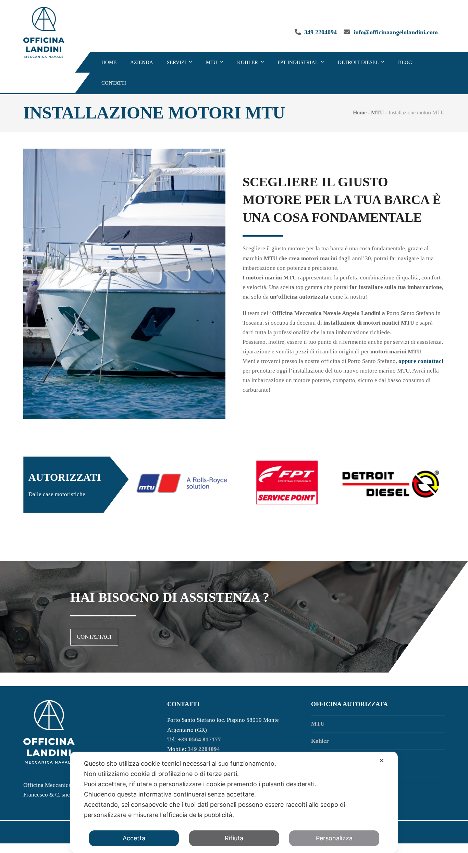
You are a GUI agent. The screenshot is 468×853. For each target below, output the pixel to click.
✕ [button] (381, 760)
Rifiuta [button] (234, 838)
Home (360, 112)
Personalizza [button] (334, 838)
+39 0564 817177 (199, 739)
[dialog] (234, 802)
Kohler (320, 741)
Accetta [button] (134, 838)
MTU (377, 112)
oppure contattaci (420, 361)
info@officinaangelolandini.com (396, 32)
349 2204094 (320, 32)
